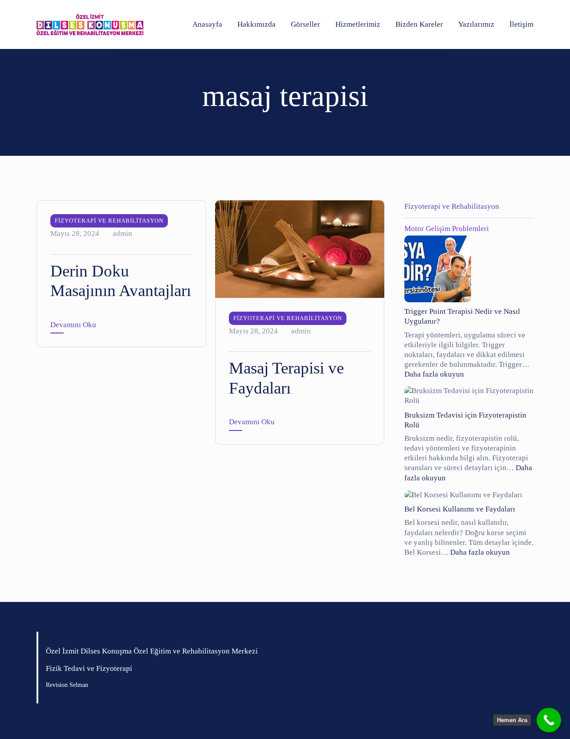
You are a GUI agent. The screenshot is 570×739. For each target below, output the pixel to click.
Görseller (305, 24)
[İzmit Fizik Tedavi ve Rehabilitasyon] (90, 24)
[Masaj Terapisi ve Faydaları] (300, 248)
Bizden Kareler (419, 24)
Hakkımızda (256, 24)
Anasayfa (207, 24)
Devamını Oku (73, 325)
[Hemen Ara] (549, 720)
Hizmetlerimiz (357, 24)
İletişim (521, 24)
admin (122, 233)
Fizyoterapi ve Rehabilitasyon (109, 220)
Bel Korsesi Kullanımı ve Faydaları (459, 509)
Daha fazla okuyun (434, 374)
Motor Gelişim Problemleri (446, 228)
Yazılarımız (476, 24)
